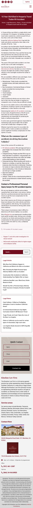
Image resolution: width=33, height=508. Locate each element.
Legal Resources (11, 22)
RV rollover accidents (9, 148)
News (18, 22)
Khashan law (8, 214)
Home (3, 22)
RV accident (6, 229)
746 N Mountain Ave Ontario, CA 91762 (13, 456)
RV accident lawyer (16, 229)
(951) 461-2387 (9, 466)
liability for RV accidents (17, 111)
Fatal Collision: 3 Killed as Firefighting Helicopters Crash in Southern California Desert (15, 304)
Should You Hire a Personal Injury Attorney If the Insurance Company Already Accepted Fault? (16, 288)
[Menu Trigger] (30, 6)
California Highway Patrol (14, 40)
